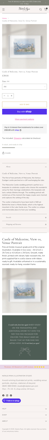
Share (8, 153)
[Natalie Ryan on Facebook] (3, 395)
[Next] (45, 2)
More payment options (24, 119)
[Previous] (3, 2)
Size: (5, 81)
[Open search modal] (40, 9)
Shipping (17, 138)
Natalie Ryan (19, 429)
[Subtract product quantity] (4, 95)
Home (4, 18)
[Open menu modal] (3, 9)
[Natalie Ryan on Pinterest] (11, 395)
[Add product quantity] (11, 95)
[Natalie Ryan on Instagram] (7, 395)
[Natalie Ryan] (24, 9)
